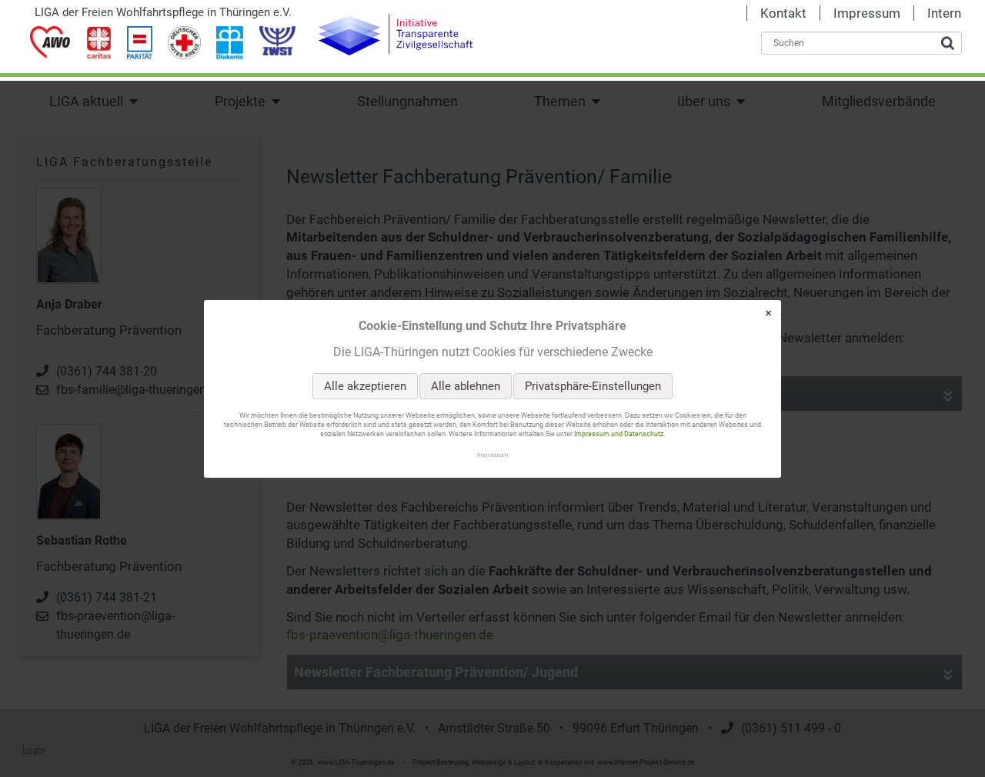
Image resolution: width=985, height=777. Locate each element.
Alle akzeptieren (365, 386)
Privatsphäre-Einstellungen (593, 386)
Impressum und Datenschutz (618, 434)
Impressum (492, 454)
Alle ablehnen (465, 386)
